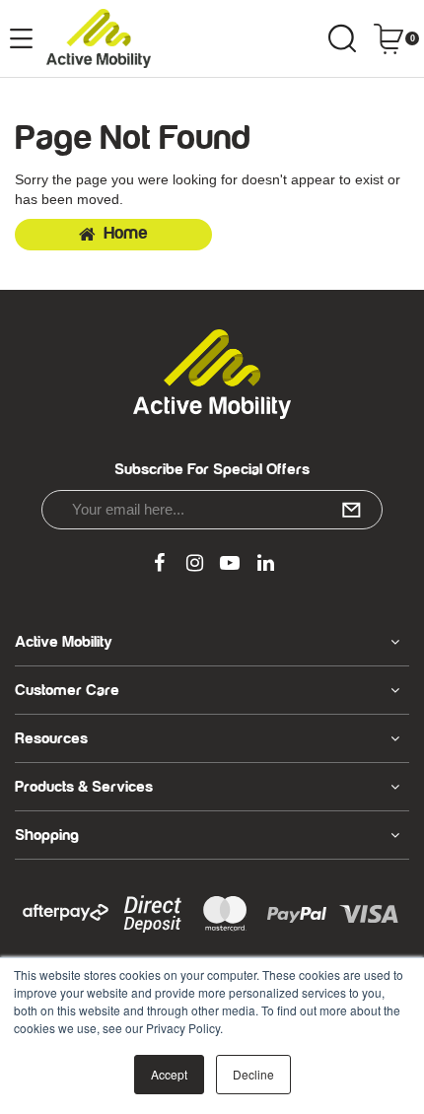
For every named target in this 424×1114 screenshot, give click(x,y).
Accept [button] (169, 1074)
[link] (159, 564)
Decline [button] (253, 1074)
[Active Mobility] (98, 38)
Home (126, 234)
